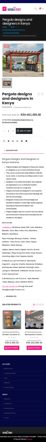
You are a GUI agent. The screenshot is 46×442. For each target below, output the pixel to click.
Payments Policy (10, 413)
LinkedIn (13, 141)
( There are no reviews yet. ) (22, 107)
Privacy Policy (9, 387)
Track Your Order (10, 373)
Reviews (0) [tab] (11, 296)
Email (26, 141)
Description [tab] (11, 150)
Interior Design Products (22, 120)
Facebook (4, 141)
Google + (17, 141)
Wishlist (7, 382)
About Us (7, 399)
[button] (34, 304)
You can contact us (10, 286)
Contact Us (8, 403)
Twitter (8, 141)
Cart (5, 378)
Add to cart (25, 131)
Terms (6, 418)
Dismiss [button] (30, 439)
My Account (8, 368)
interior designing (9, 122)
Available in (6, 227)
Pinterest (22, 141)
